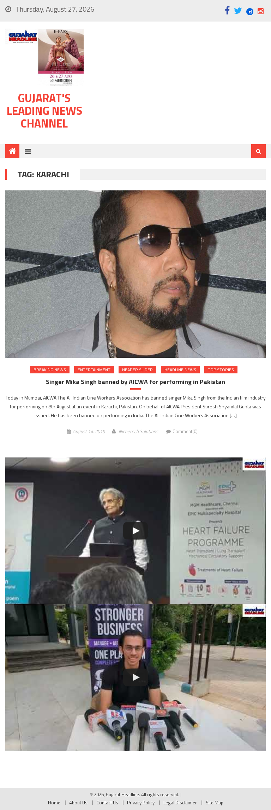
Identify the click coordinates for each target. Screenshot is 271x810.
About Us (78, 802)
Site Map (214, 802)
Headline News (180, 369)
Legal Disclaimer (180, 802)
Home (54, 802)
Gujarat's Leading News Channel (44, 110)
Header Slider (137, 369)
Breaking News (50, 369)
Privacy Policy (141, 802)
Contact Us (107, 802)
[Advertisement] (178, 84)
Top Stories (221, 369)
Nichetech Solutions (138, 431)
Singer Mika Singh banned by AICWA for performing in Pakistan (135, 382)
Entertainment (94, 369)
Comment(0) (185, 431)
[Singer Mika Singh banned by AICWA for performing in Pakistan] (135, 273)
